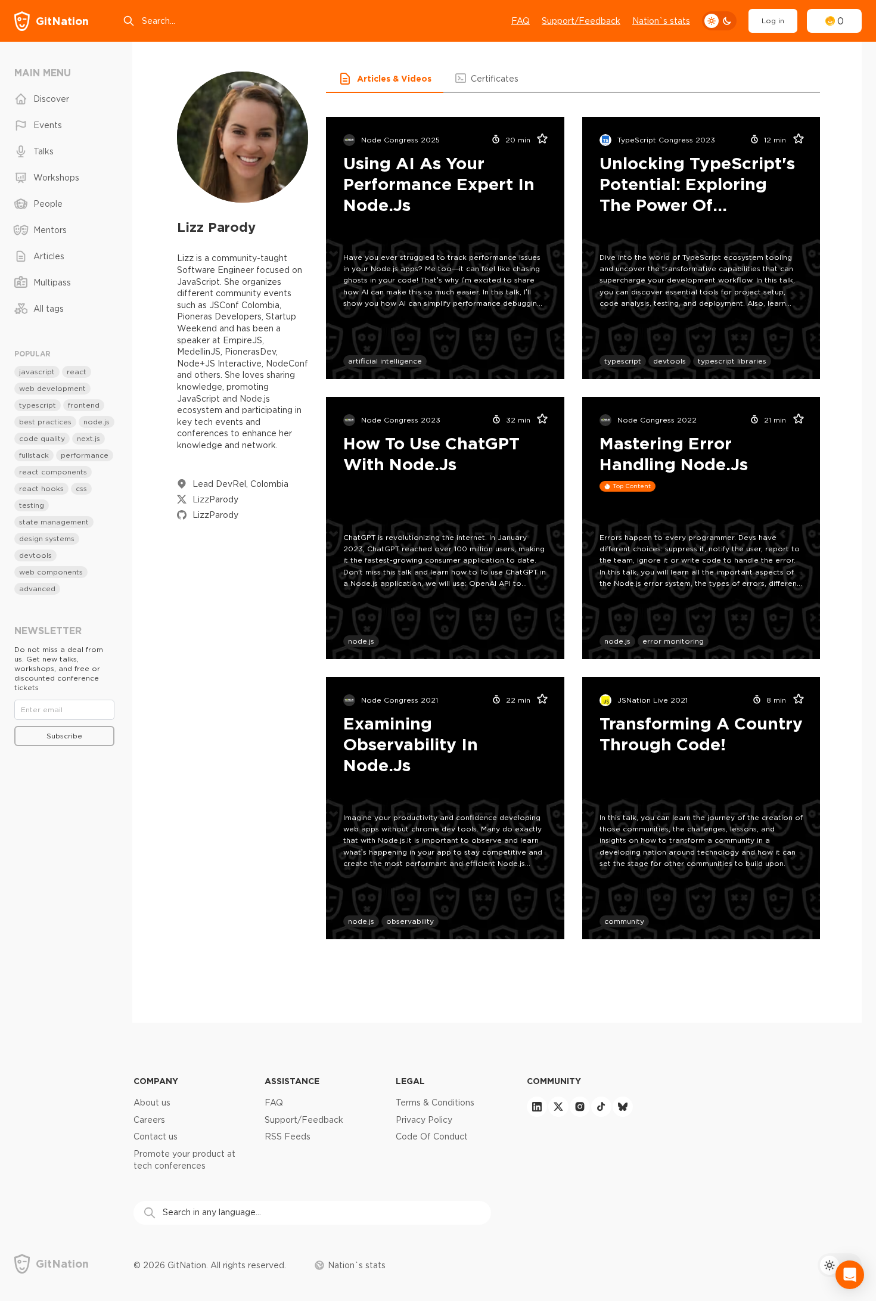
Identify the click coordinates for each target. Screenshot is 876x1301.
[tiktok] (601, 1107)
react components (53, 472)
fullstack (34, 455)
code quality (42, 438)
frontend (84, 405)
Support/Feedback (581, 21)
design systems (46, 538)
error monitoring (673, 641)
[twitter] (558, 1107)
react (76, 371)
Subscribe (64, 736)
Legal (410, 1080)
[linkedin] (537, 1107)
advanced (37, 588)
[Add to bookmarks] (538, 140)
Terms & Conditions (435, 1102)
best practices (45, 422)
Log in (773, 20)
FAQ (520, 21)
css (81, 488)
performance (84, 455)
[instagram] (580, 1107)
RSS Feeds (287, 1136)
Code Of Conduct (432, 1136)
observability (410, 921)
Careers (149, 1120)
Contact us (155, 1136)
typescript (622, 361)
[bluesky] (623, 1107)
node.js (361, 641)
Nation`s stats (661, 21)
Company (155, 1080)
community (624, 921)
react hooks (41, 488)
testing (31, 505)
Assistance (292, 1080)
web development (52, 388)
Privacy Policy (424, 1120)
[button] (384, 79)
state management (54, 522)
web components (51, 572)
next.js (88, 438)
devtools (669, 361)
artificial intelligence (385, 361)
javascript (37, 371)
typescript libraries (732, 361)
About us (151, 1102)
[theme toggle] (719, 20)
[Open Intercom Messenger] (849, 1274)
